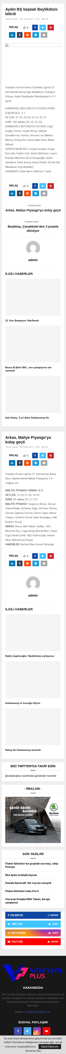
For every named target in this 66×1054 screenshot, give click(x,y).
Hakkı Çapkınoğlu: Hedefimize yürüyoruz (29, 656)
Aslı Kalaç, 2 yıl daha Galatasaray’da (27, 417)
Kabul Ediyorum (49, 1046)
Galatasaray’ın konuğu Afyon (22, 703)
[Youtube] (46, 1031)
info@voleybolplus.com (38, 1011)
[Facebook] (18, 1031)
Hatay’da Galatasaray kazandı (23, 750)
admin (15, 19)
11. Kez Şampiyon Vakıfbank (22, 320)
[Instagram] (37, 1031)
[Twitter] (27, 1031)
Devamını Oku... (34, 1051)
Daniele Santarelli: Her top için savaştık (28, 883)
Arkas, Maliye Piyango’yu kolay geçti (33, 210)
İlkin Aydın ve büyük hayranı (21, 875)
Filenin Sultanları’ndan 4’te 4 (22, 891)
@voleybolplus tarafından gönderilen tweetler (30, 775)
